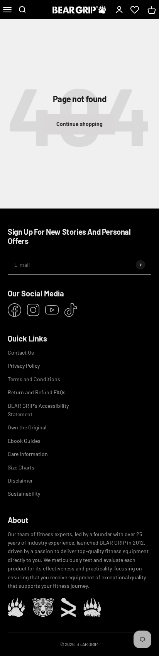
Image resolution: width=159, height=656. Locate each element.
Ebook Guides (24, 440)
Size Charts (21, 467)
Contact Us (21, 352)
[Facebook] (14, 310)
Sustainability (24, 493)
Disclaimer (20, 480)
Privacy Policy (24, 365)
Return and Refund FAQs (37, 392)
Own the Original (27, 427)
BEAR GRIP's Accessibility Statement (38, 409)
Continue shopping (79, 124)
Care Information (28, 454)
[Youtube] (52, 310)
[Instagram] (33, 310)
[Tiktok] (70, 310)
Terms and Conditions (34, 379)
